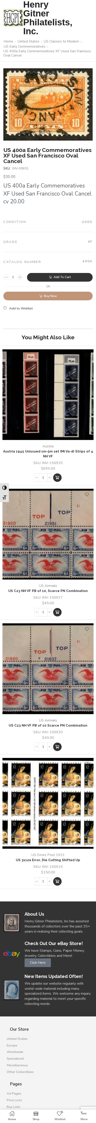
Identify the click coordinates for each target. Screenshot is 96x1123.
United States (28, 41)
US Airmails (48, 585)
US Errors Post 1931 (48, 854)
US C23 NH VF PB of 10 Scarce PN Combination (48, 725)
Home (8, 41)
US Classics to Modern (61, 41)
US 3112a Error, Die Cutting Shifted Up (48, 860)
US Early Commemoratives (24, 46)
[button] (57, 477)
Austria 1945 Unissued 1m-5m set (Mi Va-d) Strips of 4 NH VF (48, 453)
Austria (48, 446)
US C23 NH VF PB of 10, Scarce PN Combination (48, 591)
